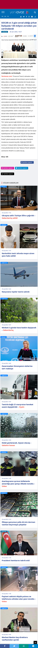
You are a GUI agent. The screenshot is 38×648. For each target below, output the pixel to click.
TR (8, 16)
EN (5, 16)
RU (2, 16)
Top (35, 642)
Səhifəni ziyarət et (26, 163)
